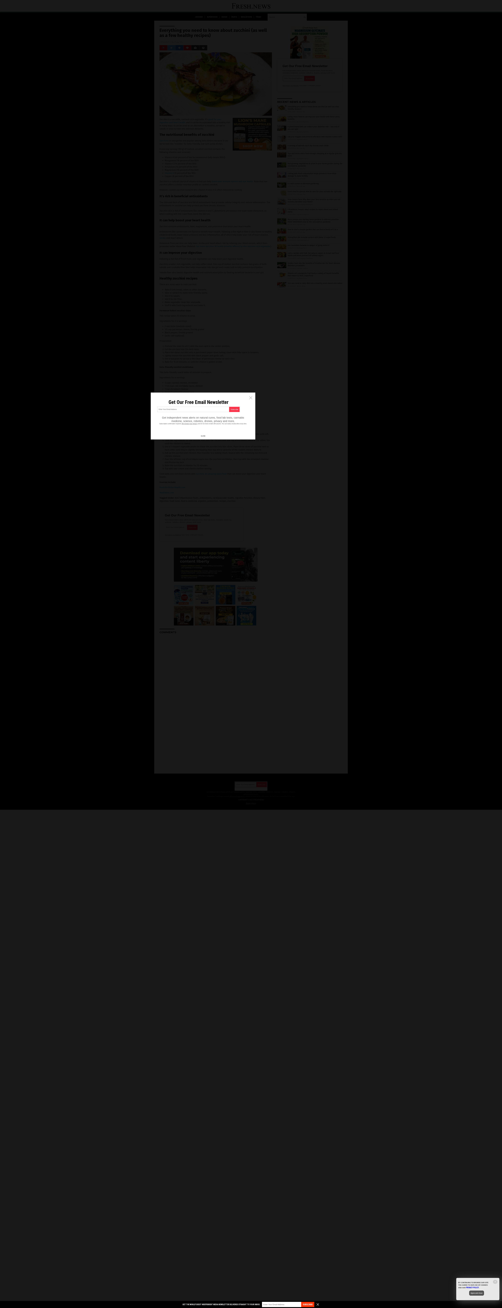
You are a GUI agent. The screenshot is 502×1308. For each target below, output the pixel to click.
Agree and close (477, 1293)
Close (203, 436)
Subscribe (308, 1304)
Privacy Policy (472, 1288)
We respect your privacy (189, 423)
